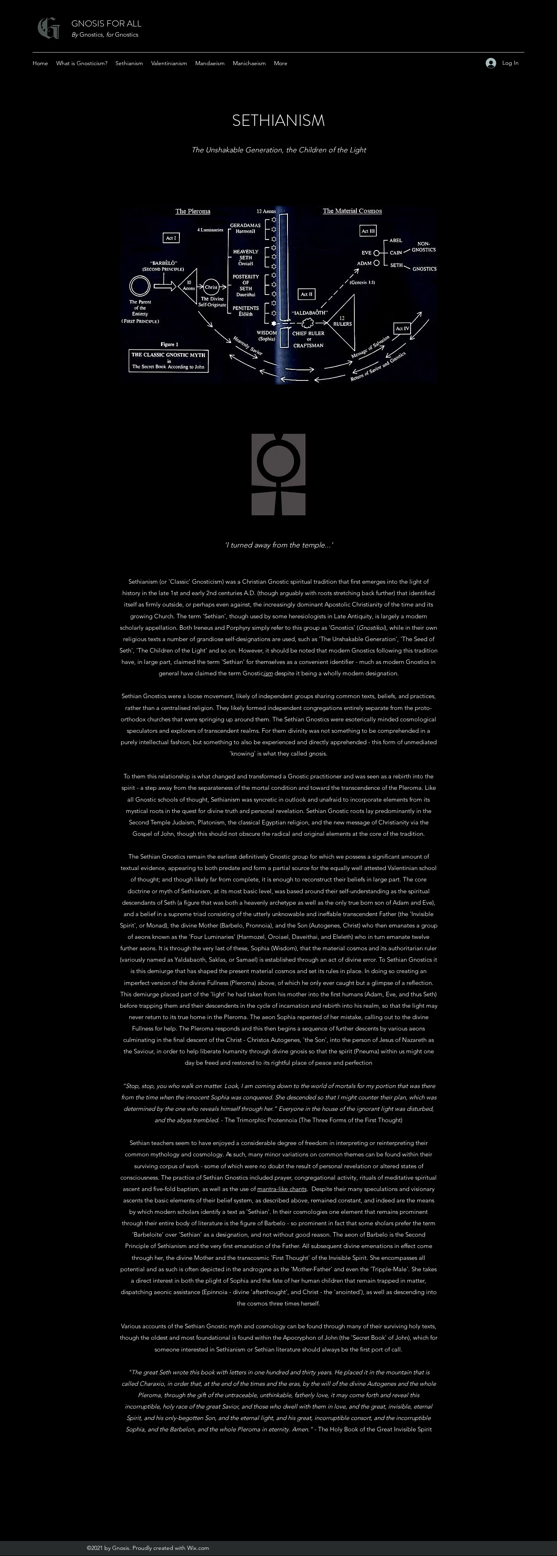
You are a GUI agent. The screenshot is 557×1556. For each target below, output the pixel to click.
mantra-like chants (282, 1189)
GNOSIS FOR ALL (106, 23)
